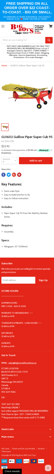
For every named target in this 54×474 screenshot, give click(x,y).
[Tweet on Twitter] (9, 175)
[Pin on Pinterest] (19, 175)
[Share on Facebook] (3, 175)
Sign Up (43, 280)
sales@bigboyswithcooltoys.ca (22, 363)
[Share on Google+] (14, 175)
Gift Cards (5, 448)
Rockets (41, 448)
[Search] (49, 40)
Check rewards (12, 471)
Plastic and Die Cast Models (23, 448)
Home (4, 65)
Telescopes (6, 451)
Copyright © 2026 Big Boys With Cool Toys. (18, 455)
